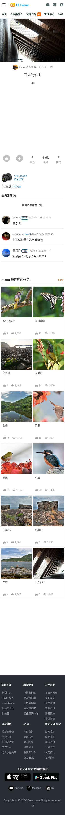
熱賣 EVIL (29, 757)
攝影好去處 (8, 731)
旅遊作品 (7, 747)
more (60, 279)
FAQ (60, 14)
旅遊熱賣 (7, 736)
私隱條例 (50, 757)
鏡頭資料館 (30, 697)
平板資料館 (30, 708)
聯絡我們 (50, 736)
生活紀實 (16, 186)
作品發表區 (8, 708)
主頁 (4, 14)
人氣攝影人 (16, 14)
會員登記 (50, 747)
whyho (16, 217)
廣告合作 (50, 742)
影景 (5, 425)
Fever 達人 (8, 697)
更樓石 (38, 530)
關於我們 (50, 731)
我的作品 (33, 14)
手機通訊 (50, 703)
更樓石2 (7, 530)
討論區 (5, 713)
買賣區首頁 (51, 692)
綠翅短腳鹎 (9, 321)
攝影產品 (50, 697)
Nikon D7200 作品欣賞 (20, 177)
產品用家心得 (31, 713)
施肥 (5, 477)
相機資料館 (30, 692)
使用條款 (50, 752)
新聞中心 (7, 692)
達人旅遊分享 (9, 752)
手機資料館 (30, 703)
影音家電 (50, 713)
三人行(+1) (40, 582)
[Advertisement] (32, 120)
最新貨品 (28, 736)
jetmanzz (18, 234)
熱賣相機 (28, 742)
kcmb (22, 66)
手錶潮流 (50, 718)
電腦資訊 (50, 708)
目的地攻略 (8, 742)
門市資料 (28, 731)
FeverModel (8, 703)
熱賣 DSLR (30, 752)
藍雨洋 (17, 250)
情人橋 (6, 373)
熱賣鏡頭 (28, 747)
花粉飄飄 (40, 321)
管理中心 (49, 14)
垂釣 (5, 582)
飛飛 (37, 425)
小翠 (37, 477)
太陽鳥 (38, 373)
